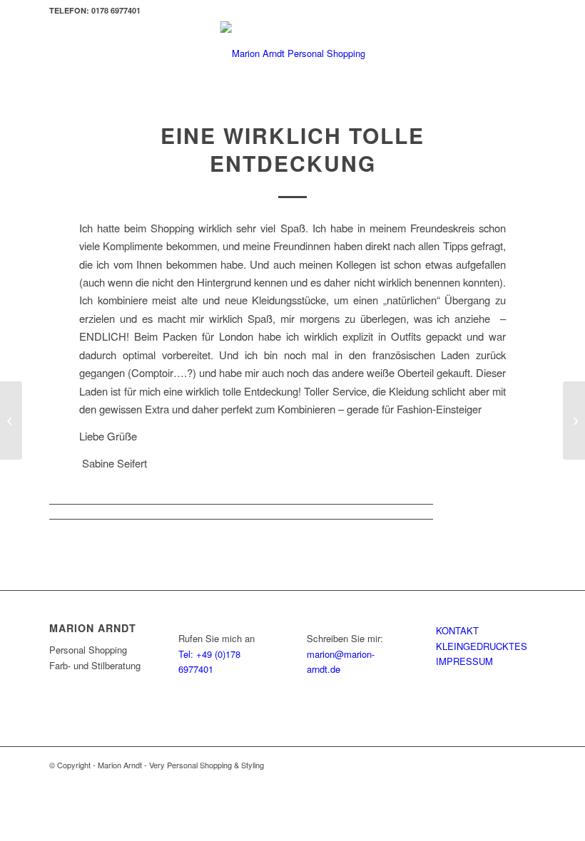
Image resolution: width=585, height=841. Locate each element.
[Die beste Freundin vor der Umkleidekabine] (11, 420)
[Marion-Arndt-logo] (292, 53)
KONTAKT (457, 630)
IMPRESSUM (464, 661)
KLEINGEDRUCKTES (481, 646)
